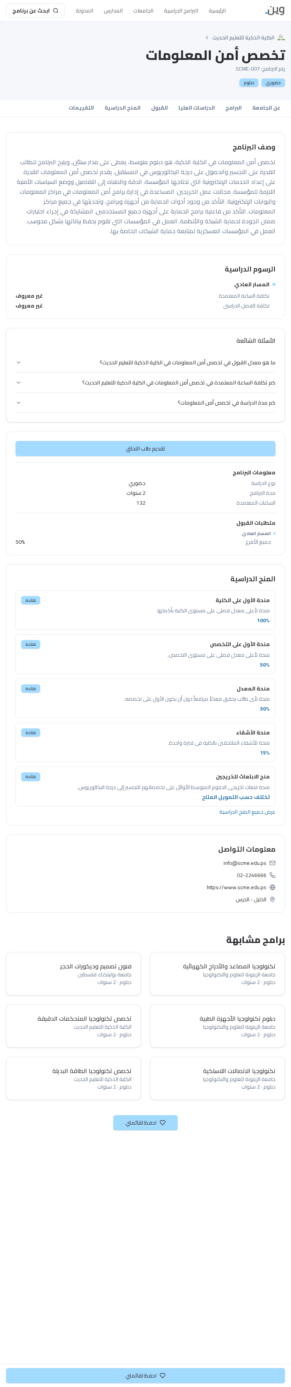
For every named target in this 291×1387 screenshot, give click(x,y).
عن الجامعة (266, 108)
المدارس (113, 10)
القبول (159, 108)
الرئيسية (217, 10)
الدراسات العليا (196, 108)
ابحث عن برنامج (31, 11)
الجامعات (143, 10)
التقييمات (81, 108)
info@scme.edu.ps (245, 863)
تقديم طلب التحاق (145, 448)
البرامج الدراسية (181, 10)
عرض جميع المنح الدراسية (247, 812)
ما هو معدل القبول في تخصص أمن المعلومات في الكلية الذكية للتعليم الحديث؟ (187, 362)
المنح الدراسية (123, 108)
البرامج (233, 108)
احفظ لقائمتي (140, 1123)
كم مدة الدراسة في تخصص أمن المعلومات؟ (226, 403)
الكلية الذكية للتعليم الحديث (243, 37)
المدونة (84, 10)
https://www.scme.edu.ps (236, 887)
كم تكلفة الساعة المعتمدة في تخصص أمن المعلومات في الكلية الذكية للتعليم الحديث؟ (178, 383)
